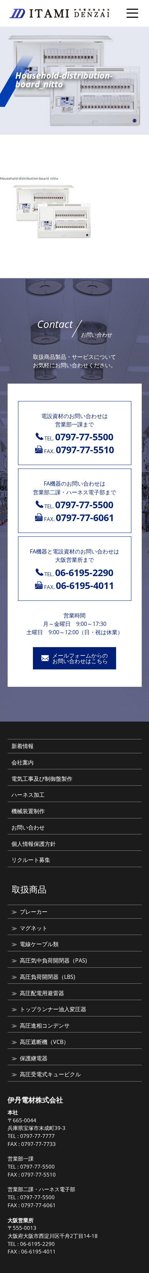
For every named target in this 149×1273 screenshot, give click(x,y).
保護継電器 (33, 1058)
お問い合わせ (28, 827)
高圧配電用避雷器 (42, 993)
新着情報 (22, 746)
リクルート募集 (30, 860)
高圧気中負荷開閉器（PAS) (53, 960)
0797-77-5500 (37, 1166)
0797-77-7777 (37, 1135)
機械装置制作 (28, 811)
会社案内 (22, 762)
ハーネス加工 (28, 795)
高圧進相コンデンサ (45, 1025)
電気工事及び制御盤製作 (41, 779)
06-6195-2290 (37, 1243)
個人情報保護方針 (33, 844)
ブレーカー (33, 912)
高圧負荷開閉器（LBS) (47, 977)
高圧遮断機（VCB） (44, 1042)
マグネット (33, 928)
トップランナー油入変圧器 (53, 1009)
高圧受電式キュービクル (50, 1074)
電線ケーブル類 (39, 944)
